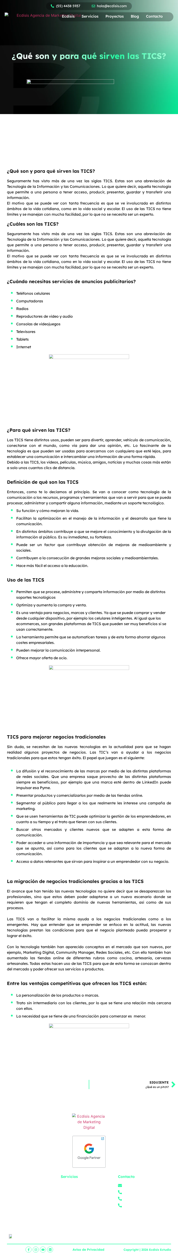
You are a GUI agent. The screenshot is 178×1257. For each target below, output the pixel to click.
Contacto (154, 16)
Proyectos (114, 16)
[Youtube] (43, 1250)
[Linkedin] (50, 1250)
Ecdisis (68, 16)
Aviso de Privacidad (88, 1249)
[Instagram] (36, 1250)
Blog (135, 16)
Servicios (90, 16)
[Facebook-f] (28, 1250)
